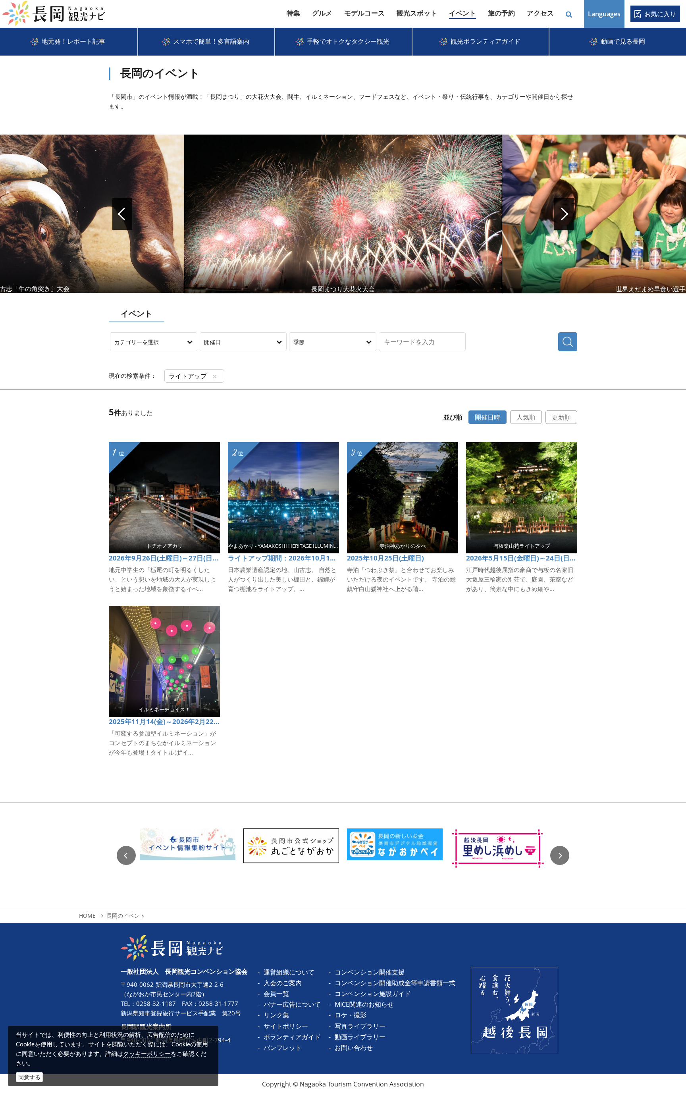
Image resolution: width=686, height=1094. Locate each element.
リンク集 (276, 1015)
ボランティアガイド (292, 1036)
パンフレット (283, 1047)
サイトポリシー (286, 1026)
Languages (604, 14)
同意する (29, 1077)
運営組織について (289, 972)
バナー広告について (292, 1004)
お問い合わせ (354, 1047)
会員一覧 (276, 993)
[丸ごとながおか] (291, 855)
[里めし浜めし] (498, 855)
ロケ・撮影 (350, 1015)
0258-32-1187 (156, 1003)
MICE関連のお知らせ (364, 1004)
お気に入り (660, 14)
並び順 (452, 417)
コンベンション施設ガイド (373, 993)
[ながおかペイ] (395, 855)
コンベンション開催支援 (370, 972)
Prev (122, 214)
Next (564, 214)
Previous (126, 855)
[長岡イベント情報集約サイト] (187, 855)
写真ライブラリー (360, 1026)
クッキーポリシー (147, 1053)
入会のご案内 (283, 982)
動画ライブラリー (360, 1036)
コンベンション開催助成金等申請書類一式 (395, 982)
